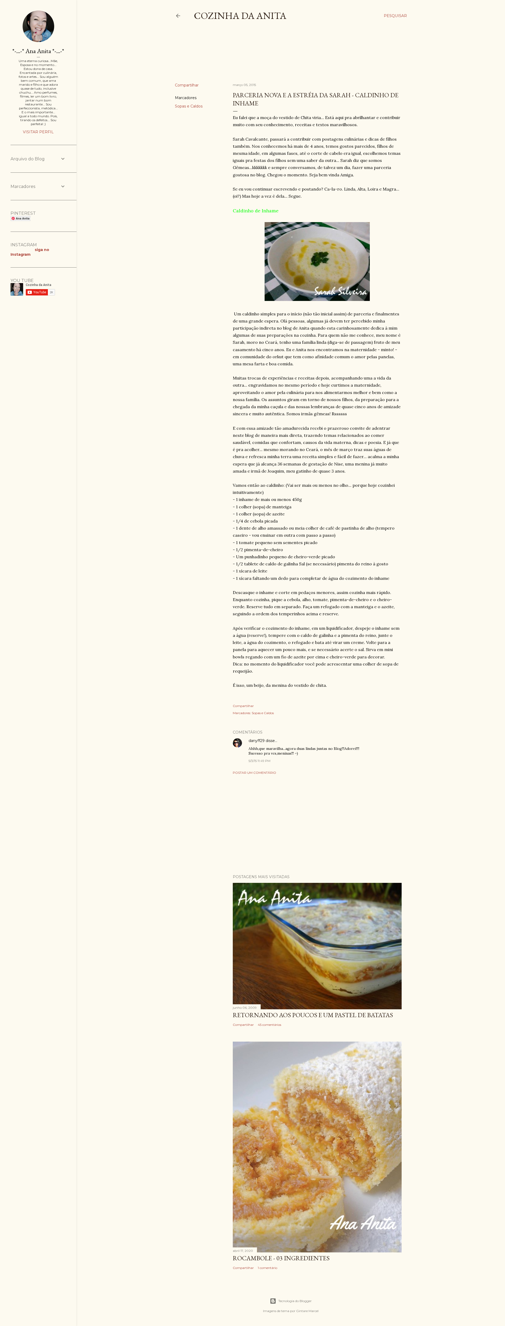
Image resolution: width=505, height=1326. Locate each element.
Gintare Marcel (307, 1311)
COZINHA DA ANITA (240, 15)
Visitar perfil (38, 132)
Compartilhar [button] (187, 85)
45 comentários (269, 1025)
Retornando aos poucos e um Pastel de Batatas (313, 1015)
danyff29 (257, 740)
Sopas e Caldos (189, 106)
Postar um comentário (254, 773)
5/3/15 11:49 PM (259, 761)
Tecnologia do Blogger (295, 1301)
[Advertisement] (270, 56)
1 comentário (267, 1268)
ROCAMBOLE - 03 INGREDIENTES (281, 1258)
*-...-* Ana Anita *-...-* (38, 51)
